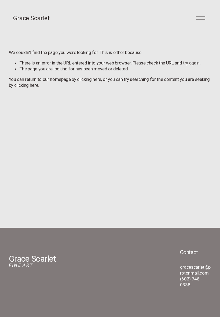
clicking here (89, 79)
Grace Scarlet (31, 18)
